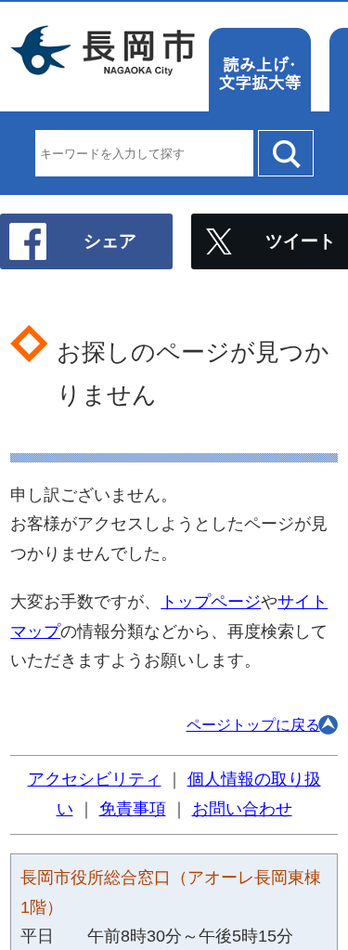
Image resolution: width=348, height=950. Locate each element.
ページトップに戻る (253, 725)
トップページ (211, 601)
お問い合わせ (242, 809)
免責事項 (132, 809)
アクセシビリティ (94, 779)
